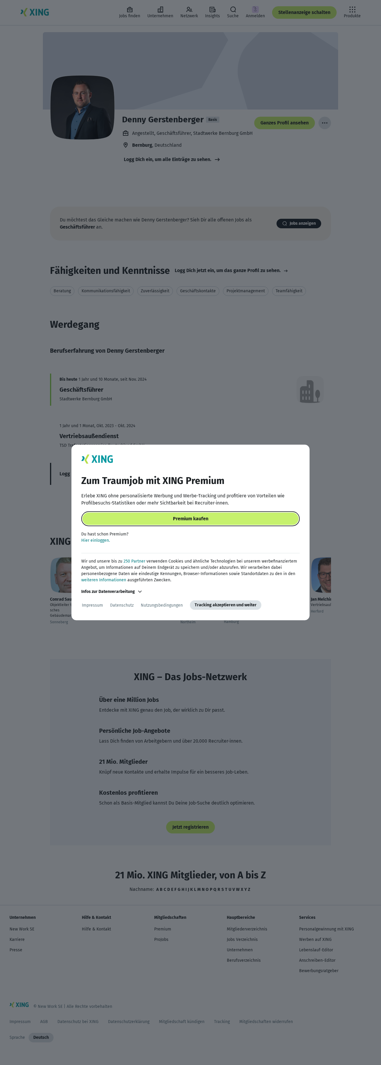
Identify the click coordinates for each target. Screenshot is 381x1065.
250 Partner (134, 561)
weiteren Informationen (103, 580)
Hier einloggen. (95, 540)
